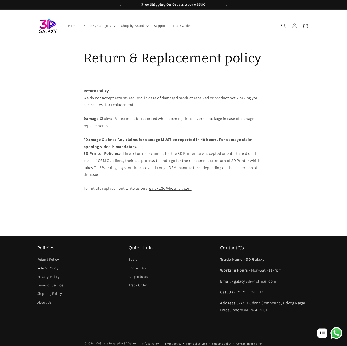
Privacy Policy (48, 276)
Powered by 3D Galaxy (123, 343)
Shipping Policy (49, 293)
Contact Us (137, 268)
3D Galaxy (102, 343)
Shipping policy (222, 343)
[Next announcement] (226, 4)
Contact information (249, 343)
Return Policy (48, 268)
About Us (44, 302)
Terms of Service (50, 285)
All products (138, 276)
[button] (99, 26)
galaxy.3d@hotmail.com (170, 188)
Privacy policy (172, 343)
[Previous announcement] (120, 4)
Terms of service (196, 343)
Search (134, 259)
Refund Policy (48, 259)
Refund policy (150, 343)
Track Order (138, 285)
